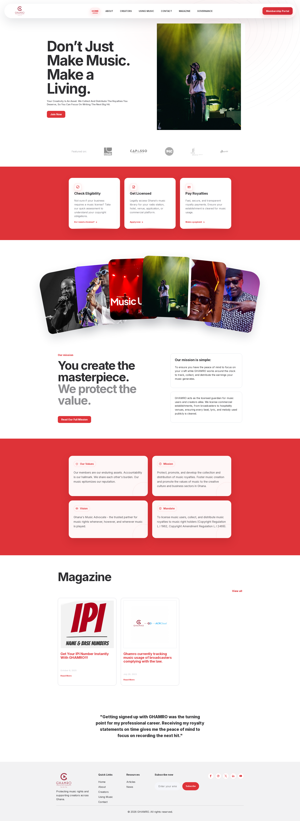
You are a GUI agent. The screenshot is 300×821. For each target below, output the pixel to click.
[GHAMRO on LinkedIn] (233, 776)
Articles (130, 781)
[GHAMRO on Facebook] (211, 776)
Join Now (56, 114)
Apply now (135, 222)
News (129, 786)
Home (95, 11)
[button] (67, 300)
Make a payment (193, 222)
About (109, 11)
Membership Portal (277, 11)
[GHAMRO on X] (226, 776)
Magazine (184, 11)
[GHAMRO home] (25, 11)
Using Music (146, 11)
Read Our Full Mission (74, 419)
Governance (204, 11)
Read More (66, 675)
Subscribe (191, 786)
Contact (166, 11)
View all (237, 591)
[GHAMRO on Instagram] (218, 776)
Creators (126, 11)
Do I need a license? (84, 222)
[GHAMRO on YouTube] (241, 776)
